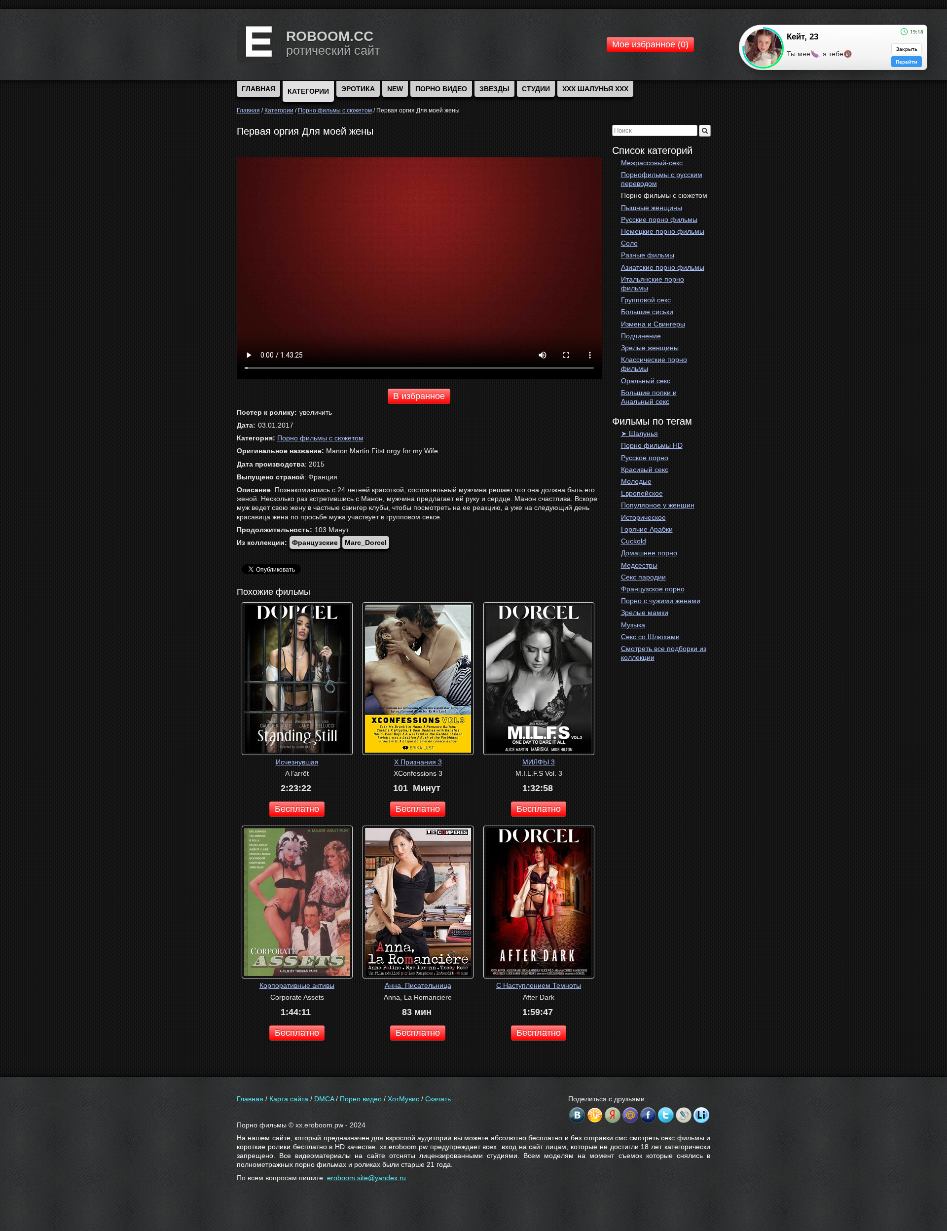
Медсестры (639, 565)
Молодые (636, 481)
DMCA (324, 1099)
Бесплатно (297, 809)
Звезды (494, 89)
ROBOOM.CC (329, 36)
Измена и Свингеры (653, 324)
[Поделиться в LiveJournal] (684, 1115)
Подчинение (641, 336)
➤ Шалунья (639, 433)
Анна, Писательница (418, 985)
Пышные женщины (651, 208)
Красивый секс (644, 469)
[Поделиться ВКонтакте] (577, 1115)
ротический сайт (333, 50)
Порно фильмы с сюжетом (664, 195)
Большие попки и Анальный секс (649, 397)
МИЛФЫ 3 (538, 762)
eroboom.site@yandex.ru (366, 1178)
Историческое (643, 517)
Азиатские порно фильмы (662, 267)
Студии (536, 89)
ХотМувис (403, 1099)
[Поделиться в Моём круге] (612, 1115)
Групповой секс (646, 300)
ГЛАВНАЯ (258, 89)
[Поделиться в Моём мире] (630, 1115)
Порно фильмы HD (652, 445)
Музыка (633, 625)
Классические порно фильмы (654, 364)
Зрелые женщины (650, 348)
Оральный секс (645, 381)
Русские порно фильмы (659, 219)
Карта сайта (288, 1099)
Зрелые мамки (644, 612)
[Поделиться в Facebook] (648, 1115)
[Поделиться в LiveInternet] (701, 1115)
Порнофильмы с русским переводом (661, 179)
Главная (250, 1099)
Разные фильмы (647, 255)
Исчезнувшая (297, 762)
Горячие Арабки (647, 529)
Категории (308, 91)
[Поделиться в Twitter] (666, 1115)
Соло (629, 243)
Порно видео (441, 89)
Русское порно (644, 458)
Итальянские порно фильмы (652, 283)
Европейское (642, 493)
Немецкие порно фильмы (662, 231)
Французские (315, 542)
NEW (395, 89)
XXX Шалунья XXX (595, 89)
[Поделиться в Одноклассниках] (595, 1115)
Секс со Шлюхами (650, 637)
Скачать (438, 1099)
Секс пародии (643, 577)
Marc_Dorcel (366, 542)
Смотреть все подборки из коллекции (663, 653)
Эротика (358, 89)
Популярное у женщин (657, 505)
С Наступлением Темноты (538, 985)
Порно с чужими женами (660, 601)
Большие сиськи (647, 312)
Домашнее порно (649, 553)
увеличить (315, 412)
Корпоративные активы (296, 985)
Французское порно (653, 589)
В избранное (419, 396)
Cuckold (633, 541)
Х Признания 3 (418, 762)
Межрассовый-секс (652, 163)
